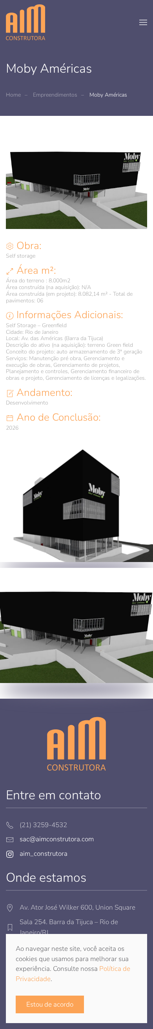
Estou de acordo (49, 1004)
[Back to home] (25, 22)
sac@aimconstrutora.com (57, 839)
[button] (143, 22)
